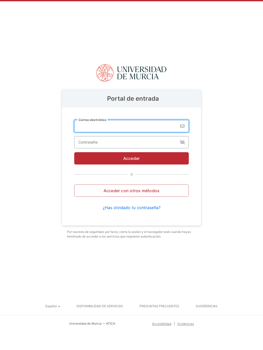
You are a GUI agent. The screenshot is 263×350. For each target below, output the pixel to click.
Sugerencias (207, 306)
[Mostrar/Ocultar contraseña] (182, 142)
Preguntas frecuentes (159, 306)
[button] (52, 306)
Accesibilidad (161, 324)
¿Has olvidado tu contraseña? (132, 207)
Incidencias (185, 324)
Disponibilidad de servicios (100, 306)
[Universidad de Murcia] (131, 72)
